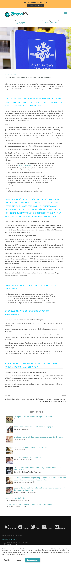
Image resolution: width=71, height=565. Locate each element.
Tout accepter (33, 560)
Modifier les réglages (12, 560)
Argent (7, 74)
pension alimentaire (24, 165)
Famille (13, 74)
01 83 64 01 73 (12, 545)
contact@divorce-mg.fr (9, 539)
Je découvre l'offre (35, 5)
